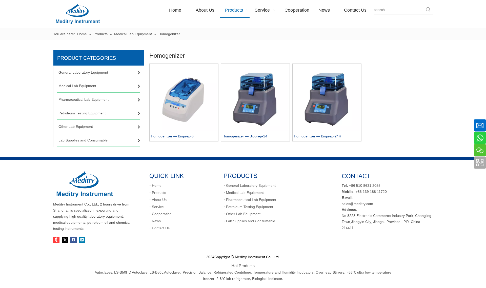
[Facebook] (73, 240)
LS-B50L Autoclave (165, 272)
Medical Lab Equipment (245, 193)
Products (159, 193)
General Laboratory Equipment (251, 185)
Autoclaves (103, 272)
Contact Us (161, 228)
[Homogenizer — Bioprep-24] (255, 98)
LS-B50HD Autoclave (131, 272)
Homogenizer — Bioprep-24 (244, 136)
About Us (159, 200)
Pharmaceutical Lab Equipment (251, 200)
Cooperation (162, 214)
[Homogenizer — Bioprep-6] (184, 98)
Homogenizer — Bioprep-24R (317, 136)
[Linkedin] (82, 240)
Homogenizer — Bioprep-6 (172, 136)
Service (158, 207)
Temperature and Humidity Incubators (283, 272)
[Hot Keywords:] (428, 9)
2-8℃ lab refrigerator (232, 279)
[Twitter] (65, 240)
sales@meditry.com (357, 204)
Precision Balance (197, 272)
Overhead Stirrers (330, 272)
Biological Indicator (267, 279)
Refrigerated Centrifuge (232, 272)
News (156, 221)
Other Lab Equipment (243, 214)
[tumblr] (56, 240)
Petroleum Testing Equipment (249, 207)
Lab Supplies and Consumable (250, 221)
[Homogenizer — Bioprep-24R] (327, 98)
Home (156, 185)
